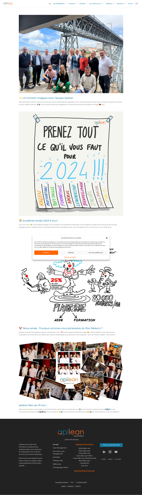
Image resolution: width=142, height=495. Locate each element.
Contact (130, 3)
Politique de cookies (70, 257)
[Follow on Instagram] (111, 452)
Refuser (71, 252)
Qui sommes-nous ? (96, 3)
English (104, 459)
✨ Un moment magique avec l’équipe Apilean (46, 98)
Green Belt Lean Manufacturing (84, 458)
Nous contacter (111, 445)
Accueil (55, 444)
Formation (72, 3)
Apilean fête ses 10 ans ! (33, 405)
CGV (72, 482)
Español (110, 459)
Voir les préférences (96, 252)
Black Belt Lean (84, 461)
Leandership (84, 463)
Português (118, 459)
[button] (107, 238)
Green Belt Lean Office (84, 456)
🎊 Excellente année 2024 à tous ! (38, 220)
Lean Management (58, 3)
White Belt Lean (84, 448)
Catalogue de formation (84, 444)
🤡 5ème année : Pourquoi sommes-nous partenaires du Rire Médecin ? (60, 328)
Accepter (46, 252)
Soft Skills (82, 3)
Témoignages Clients (60, 467)
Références (109, 3)
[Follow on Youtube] (117, 452)
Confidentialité (81, 482)
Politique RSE (58, 460)
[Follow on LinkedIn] (105, 452)
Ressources (120, 3)
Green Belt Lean (84, 453)
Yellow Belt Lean (84, 451)
